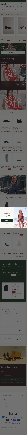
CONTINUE (6, 220)
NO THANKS (7, 223)
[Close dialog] (26, 208)
